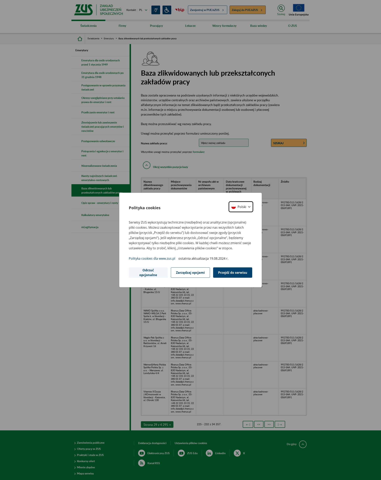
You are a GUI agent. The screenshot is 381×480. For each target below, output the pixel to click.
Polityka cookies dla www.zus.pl (152, 258)
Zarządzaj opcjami (190, 272)
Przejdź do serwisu (232, 272)
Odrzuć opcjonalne (148, 272)
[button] (241, 206)
